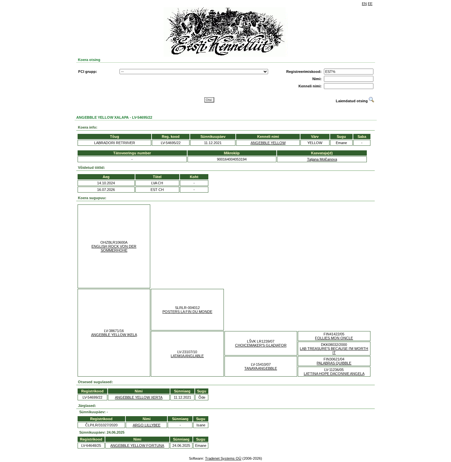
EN (364, 4)
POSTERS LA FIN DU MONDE (187, 312)
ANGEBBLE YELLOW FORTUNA (137, 445)
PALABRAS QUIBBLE (334, 363)
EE (370, 4)
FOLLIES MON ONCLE (334, 338)
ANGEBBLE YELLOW (268, 143)
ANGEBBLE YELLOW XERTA (138, 397)
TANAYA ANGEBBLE (260, 368)
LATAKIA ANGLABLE (187, 356)
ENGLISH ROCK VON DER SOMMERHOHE (113, 248)
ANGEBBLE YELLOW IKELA (114, 335)
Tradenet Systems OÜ (223, 458)
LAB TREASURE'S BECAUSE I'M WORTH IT (334, 350)
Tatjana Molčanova (322, 159)
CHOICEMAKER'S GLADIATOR (261, 345)
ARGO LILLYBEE (146, 425)
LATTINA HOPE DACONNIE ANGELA (334, 374)
